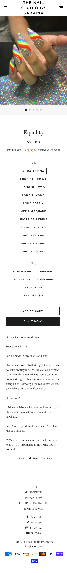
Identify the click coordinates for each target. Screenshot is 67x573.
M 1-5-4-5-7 (22, 279)
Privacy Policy (33, 497)
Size (33, 263)
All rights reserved (33, 546)
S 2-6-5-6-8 (45, 279)
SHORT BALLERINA (33, 219)
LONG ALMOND (33, 195)
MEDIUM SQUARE (33, 211)
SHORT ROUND (33, 251)
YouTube (35, 533)
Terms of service (33, 508)
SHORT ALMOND (33, 243)
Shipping (28, 150)
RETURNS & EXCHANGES (33, 503)
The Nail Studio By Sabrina (33, 7)
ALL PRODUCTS (33, 492)
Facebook (35, 517)
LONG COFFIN (33, 203)
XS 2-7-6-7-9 (33, 287)
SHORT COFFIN (33, 235)
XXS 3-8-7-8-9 (33, 295)
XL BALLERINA (33, 170)
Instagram (35, 528)
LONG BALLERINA (33, 179)
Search (34, 487)
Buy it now (32, 321)
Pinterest (35, 522)
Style (33, 163)
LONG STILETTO (33, 187)
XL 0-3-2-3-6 (22, 271)
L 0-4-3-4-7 (45, 271)
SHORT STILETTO (33, 227)
